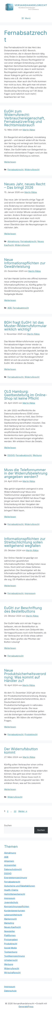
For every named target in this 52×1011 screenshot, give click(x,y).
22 (15, 811)
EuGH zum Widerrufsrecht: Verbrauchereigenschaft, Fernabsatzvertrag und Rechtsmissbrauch (24, 118)
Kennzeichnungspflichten (16, 906)
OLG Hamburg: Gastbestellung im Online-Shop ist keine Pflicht (25, 394)
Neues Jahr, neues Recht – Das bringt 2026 (24, 186)
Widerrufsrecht (32, 169)
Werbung (37, 455)
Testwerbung (10, 952)
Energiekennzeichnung (15, 877)
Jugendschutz (11, 902)
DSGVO (11, 455)
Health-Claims (11, 890)
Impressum (30, 593)
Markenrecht (10, 919)
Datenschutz (10, 990)
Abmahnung (13, 241)
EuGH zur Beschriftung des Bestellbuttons (23, 609)
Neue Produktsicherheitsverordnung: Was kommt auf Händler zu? (25, 675)
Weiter (22, 811)
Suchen (8, 825)
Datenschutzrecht (13, 869)
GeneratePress (26, 1006)
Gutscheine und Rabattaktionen (19, 886)
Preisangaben (11, 939)
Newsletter (9, 931)
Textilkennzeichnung (14, 956)
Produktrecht (31, 734)
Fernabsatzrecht (15, 169)
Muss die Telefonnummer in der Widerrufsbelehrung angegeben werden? (25, 473)
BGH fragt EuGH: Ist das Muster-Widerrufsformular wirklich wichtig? (25, 325)
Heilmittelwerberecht (14, 894)
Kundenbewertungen (14, 910)
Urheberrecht (10, 960)
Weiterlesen (10, 162)
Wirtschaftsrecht (12, 972)
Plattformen (10, 935)
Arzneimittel (10, 865)
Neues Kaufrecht (12, 927)
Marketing (9, 923)
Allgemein (9, 861)
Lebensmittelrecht (13, 914)
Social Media (10, 947)
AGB (9, 308)
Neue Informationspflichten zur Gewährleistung (24, 263)
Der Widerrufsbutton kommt (21, 750)
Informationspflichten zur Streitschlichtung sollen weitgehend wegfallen (24, 542)
